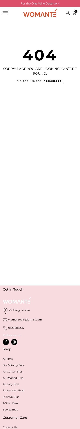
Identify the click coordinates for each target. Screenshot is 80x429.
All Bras (8, 359)
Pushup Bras (11, 397)
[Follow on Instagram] (14, 342)
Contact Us (10, 427)
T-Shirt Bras (10, 403)
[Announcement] (40, 3)
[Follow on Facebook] (6, 342)
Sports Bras (10, 409)
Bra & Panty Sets (13, 365)
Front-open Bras (13, 390)
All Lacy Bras (11, 384)
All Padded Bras (13, 378)
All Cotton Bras (13, 371)
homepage (53, 81)
